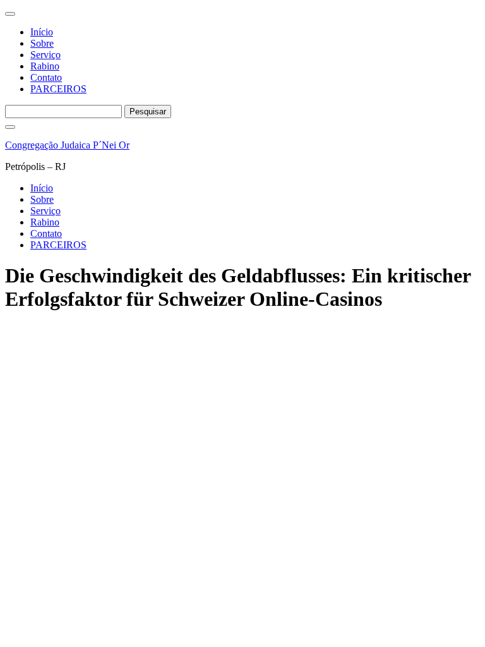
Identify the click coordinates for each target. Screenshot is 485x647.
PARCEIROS (58, 88)
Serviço (45, 54)
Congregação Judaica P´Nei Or (67, 145)
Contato (46, 77)
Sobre (42, 43)
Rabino (44, 66)
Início (41, 32)
